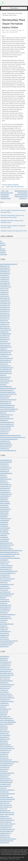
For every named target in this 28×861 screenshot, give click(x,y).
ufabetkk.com (4, 743)
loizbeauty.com (4, 733)
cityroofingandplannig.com (7, 573)
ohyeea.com (3, 626)
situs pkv (2, 243)
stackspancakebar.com (6, 797)
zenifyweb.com (4, 382)
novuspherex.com (5, 303)
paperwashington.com (6, 414)
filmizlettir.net (4, 660)
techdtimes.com (4, 469)
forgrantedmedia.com (6, 680)
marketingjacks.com (6, 827)
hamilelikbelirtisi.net (5, 333)
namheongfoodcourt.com (7, 799)
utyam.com (3, 622)
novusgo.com (4, 364)
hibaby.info (3, 413)
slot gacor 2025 (6, 849)
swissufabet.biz (4, 507)
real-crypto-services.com (7, 578)
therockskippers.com (6, 807)
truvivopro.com (4, 288)
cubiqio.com (3, 349)
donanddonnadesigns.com (7, 392)
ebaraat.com (3, 481)
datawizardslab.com (6, 347)
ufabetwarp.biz (4, 498)
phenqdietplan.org (5, 609)
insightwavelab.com (6, 360)
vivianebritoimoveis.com (7, 701)
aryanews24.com (5, 562)
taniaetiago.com (4, 635)
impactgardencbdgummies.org (9, 641)
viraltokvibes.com (5, 699)
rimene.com (3, 788)
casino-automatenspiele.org (8, 722)
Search (2, 202)
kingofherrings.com (5, 750)
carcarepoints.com (5, 592)
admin (4, 32)
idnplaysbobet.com (5, 403)
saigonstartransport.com (7, 773)
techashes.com (4, 464)
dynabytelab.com (5, 273)
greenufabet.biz (4, 511)
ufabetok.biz (3, 535)
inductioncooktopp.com (7, 424)
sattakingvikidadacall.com (7, 405)
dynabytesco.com (5, 343)
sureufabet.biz (4, 526)
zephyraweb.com (5, 298)
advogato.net (4, 712)
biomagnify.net (4, 646)
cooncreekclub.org (5, 663)
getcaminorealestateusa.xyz (8, 450)
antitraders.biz (4, 560)
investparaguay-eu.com (7, 584)
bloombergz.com (5, 716)
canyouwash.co (4, 466)
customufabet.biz (5, 528)
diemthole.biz (4, 741)
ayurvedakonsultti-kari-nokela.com (10, 558)
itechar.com (3, 475)
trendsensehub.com (5, 371)
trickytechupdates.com (6, 831)
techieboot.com (4, 471)
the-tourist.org (4, 711)
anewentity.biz (4, 754)
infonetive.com (4, 776)
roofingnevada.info (5, 428)
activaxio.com (4, 341)
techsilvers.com (4, 599)
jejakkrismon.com (5, 739)
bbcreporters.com (5, 546)
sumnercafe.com (5, 610)
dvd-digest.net (4, 792)
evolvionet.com (4, 275)
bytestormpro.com (5, 365)
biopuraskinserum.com (6, 780)
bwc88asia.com (4, 586)
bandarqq (3, 245)
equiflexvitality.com (5, 396)
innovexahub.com (5, 283)
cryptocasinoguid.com (6, 548)
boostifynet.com (5, 311)
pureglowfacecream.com (7, 748)
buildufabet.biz (4, 541)
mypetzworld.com (5, 580)
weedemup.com (4, 416)
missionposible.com (5, 822)
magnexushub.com (5, 486)
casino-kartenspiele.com (7, 720)
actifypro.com (4, 320)
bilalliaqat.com (4, 420)
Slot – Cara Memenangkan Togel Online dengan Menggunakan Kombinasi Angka (7, 194)
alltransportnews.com (6, 543)
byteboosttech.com (6, 484)
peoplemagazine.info (6, 462)
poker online (3, 254)
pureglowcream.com (6, 760)
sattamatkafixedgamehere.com (9, 409)
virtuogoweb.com (5, 488)
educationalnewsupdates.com (8, 264)
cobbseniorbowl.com (6, 567)
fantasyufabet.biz (5, 503)
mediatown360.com (6, 818)
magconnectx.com (5, 429)
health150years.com (6, 694)
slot (22, 186)
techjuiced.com (4, 482)
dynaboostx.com (5, 322)
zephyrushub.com (5, 269)
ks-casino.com (4, 590)
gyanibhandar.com (5, 496)
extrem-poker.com (5, 588)
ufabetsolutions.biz (5, 518)
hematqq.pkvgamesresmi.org (20, 854)
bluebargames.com (5, 671)
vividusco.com (4, 290)
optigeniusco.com (5, 301)
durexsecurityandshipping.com (9, 571)
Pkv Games (15, 184)
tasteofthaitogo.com (6, 765)
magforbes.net (4, 703)
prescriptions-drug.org (6, 696)
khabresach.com (4, 835)
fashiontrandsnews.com (7, 545)
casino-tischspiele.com (6, 724)
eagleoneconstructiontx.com (8, 394)
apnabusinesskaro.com (6, 840)
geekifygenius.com (5, 377)
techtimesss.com (5, 688)
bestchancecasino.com (6, 418)
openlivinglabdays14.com (7, 556)
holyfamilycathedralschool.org (9, 439)
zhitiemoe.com (4, 627)
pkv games (17, 186)
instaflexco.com (4, 324)
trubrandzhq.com (5, 309)
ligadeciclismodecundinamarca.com (10, 435)
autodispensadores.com (7, 422)
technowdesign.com (6, 569)
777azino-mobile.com (6, 565)
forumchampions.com (6, 669)
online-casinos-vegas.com (7, 824)
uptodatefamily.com (6, 618)
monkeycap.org (4, 705)
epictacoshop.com (5, 778)
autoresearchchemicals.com (8, 839)
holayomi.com (4, 433)
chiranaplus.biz (4, 795)
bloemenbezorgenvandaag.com (9, 761)
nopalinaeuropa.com (6, 644)
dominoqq (3, 250)
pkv (1, 241)
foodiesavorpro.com (6, 354)
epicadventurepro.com (6, 358)
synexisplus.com (4, 277)
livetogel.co (3, 384)
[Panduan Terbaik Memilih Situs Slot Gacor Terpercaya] (3, 4)
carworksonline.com (6, 686)
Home (4, 13)
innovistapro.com (5, 326)
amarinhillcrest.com (5, 709)
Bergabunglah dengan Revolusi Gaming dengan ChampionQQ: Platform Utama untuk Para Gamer (21, 194)
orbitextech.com (4, 379)
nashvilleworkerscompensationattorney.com (13, 437)
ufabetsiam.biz (4, 505)
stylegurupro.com (5, 345)
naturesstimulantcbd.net (7, 642)
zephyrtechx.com (5, 315)
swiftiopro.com (4, 332)
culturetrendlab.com (6, 369)
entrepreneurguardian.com (7, 411)
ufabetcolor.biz (4, 513)
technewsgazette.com (6, 746)
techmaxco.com (4, 337)
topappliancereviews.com (7, 829)
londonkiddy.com (5, 441)
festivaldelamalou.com (6, 673)
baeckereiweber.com (6, 460)
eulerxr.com (3, 375)
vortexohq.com (4, 356)
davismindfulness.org (6, 445)
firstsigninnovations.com (7, 675)
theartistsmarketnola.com (7, 793)
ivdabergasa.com (5, 575)
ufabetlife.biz (3, 516)
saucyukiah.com (4, 656)
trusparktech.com (5, 307)
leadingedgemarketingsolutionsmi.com (11, 550)
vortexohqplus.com (5, 330)
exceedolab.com (5, 339)
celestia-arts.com (5, 667)
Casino (9, 184)
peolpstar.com (4, 682)
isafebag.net (3, 714)
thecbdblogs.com (5, 837)
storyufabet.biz (4, 530)
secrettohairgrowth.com (7, 763)
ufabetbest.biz (4, 524)
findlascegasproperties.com (8, 388)
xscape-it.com (4, 563)
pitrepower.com (4, 816)
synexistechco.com (5, 286)
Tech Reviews (17, 858)
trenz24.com (3, 729)
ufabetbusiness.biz (5, 509)
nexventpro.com (4, 313)
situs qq (25, 849)
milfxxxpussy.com (5, 616)
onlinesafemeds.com (6, 494)
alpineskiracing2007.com (7, 812)
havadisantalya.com (6, 467)
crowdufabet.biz (4, 539)
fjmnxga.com (4, 771)
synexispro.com (4, 431)
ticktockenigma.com (6, 373)
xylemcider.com (4, 633)
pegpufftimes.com (5, 665)
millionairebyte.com (5, 446)
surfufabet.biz (4, 522)
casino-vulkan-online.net (7, 814)
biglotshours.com (5, 490)
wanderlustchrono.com (6, 367)
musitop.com (4, 620)
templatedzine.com (5, 605)
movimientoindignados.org (7, 614)
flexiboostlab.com (5, 328)
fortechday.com (4, 448)
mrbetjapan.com (4, 752)
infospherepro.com (5, 352)
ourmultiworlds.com (6, 662)
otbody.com (3, 726)
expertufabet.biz (4, 501)
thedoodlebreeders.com (7, 594)
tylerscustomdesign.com (7, 684)
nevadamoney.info (5, 786)
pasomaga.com (4, 639)
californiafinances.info (6, 782)
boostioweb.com (5, 268)
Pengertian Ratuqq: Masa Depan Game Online (14, 231)
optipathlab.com (5, 271)
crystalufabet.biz (5, 533)
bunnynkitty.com (5, 767)
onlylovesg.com (4, 397)
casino (12, 186)
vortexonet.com (4, 279)
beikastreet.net (4, 658)
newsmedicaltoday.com (7, 426)
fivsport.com (3, 603)
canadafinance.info (5, 784)
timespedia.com (4, 737)
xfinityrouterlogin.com (6, 825)
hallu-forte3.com (5, 803)
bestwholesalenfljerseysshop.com (10, 554)
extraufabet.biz (4, 514)
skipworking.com (5, 731)
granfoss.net (3, 808)
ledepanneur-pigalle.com (7, 790)
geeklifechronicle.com (6, 350)
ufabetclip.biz (4, 499)
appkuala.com (4, 756)
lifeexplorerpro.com (5, 362)
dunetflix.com (4, 612)
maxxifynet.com (4, 281)
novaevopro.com (5, 305)
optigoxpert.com (5, 317)
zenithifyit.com (4, 294)
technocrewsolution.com (7, 697)
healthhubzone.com (6, 479)
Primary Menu (14, 8)
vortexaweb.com (5, 300)
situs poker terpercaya (7, 854)
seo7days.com (4, 758)
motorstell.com (4, 692)
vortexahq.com (4, 292)
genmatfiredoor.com (6, 386)
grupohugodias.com (6, 595)
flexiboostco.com (5, 266)
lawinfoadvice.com (5, 607)
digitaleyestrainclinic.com (7, 820)
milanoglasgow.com (6, 801)
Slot (3, 186)
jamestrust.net (4, 728)
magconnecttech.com (6, 381)
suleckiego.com (4, 842)
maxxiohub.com (4, 296)
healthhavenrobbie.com (7, 390)
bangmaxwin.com (5, 775)
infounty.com (4, 582)
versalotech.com (5, 335)
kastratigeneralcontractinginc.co (9, 552)
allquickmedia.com (5, 744)
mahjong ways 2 (8, 852)
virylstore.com (4, 690)
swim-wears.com (5, 679)
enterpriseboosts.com (6, 718)
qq (1, 247)
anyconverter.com (5, 735)
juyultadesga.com (5, 577)
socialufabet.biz (4, 520)
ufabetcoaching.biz (5, 443)
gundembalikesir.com (6, 473)
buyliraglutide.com (5, 492)
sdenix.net (3, 707)
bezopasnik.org (4, 769)
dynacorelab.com (5, 285)
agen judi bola (14, 849)
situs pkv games (16, 851)
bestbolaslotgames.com (7, 407)
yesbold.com (4, 477)
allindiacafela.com (5, 810)
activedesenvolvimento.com (8, 399)
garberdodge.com (5, 677)
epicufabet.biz (4, 531)
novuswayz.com (4, 318)
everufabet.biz (4, 537)
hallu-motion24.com (6, 805)
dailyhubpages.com (5, 401)
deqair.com (3, 597)
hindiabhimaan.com (5, 833)
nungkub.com (4, 629)
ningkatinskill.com (5, 601)
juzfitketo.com (4, 637)
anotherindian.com (5, 631)
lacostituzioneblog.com (7, 624)
